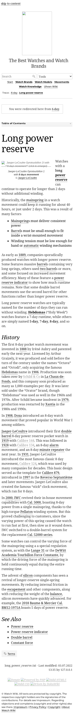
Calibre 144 (25, 440)
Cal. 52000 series (39, 535)
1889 (22, 255)
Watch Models (43, 81)
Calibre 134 (25, 445)
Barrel (16, 231)
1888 (23, 349)
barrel (42, 264)
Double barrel (21, 637)
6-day (14, 92)
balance (56, 594)
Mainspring (19, 221)
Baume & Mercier (43, 603)
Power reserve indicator (29, 632)
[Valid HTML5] (56, 680)
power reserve (61, 177)
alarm (54, 445)
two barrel (48, 269)
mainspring (35, 200)
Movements (61, 81)
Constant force (22, 643)
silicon (28, 575)
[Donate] (14, 680)
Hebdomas (36, 312)
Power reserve (22, 626)
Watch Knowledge (30, 86)
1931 (25, 454)
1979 (64, 399)
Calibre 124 (28, 463)
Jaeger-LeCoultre (27, 178)
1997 (26, 477)
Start (10, 81)
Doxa (18, 415)
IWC (17, 498)
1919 (5, 440)
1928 (5, 445)
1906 (35, 372)
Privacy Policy (37, 707)
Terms (11, 653)
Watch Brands (23, 81)
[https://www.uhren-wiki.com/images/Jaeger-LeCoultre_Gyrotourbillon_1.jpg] (26, 165)
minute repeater (52, 449)
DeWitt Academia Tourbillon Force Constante (34, 552)
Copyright (54, 707)
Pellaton (26, 511)
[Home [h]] (37, 32)
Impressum (20, 707)
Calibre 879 (50, 473)
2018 (25, 603)
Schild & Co (31, 376)
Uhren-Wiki (51, 86)
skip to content (11, 3)
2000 (9, 498)
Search (34, 76)
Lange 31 (38, 550)
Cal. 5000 (34, 502)
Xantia (50, 404)
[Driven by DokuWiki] (45, 684)
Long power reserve (31, 92)
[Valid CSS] (22, 684)
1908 (9, 415)
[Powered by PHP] (33, 680)
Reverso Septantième (56, 477)
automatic (31, 245)
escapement (16, 589)
